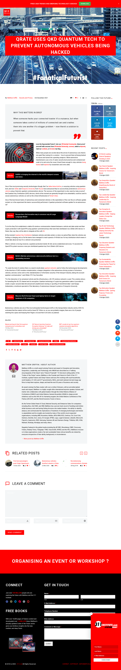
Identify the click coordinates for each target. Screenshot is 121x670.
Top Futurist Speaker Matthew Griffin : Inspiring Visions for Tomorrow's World (107, 169)
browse (52, 149)
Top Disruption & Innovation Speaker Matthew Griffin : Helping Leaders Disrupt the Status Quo (107, 214)
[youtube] (28, 601)
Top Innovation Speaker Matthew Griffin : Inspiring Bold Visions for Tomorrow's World (107, 277)
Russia (41, 189)
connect (71, 146)
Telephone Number (51, 611)
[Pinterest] (12, 350)
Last (82, 599)
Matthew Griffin (12, 98)
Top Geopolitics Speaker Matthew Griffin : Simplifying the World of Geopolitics (107, 184)
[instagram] (11, 601)
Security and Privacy (26, 98)
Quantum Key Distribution (23, 235)
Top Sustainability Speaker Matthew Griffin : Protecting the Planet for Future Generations (107, 263)
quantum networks (51, 268)
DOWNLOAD (85, 3)
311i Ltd (19, 664)
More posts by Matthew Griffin (34, 439)
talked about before (55, 186)
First (45, 599)
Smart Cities (54, 196)
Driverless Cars (30, 341)
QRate (17, 189)
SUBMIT (48, 644)
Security (33, 344)
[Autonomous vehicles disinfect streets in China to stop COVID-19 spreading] (38, 463)
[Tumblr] (15, 350)
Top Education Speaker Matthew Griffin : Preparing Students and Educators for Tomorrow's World (107, 247)
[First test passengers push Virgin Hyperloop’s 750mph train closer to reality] (9, 463)
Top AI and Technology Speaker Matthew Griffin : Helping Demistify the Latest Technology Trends (107, 230)
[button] (81, 453)
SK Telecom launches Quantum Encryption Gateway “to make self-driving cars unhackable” (42, 326)
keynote (82, 146)
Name (46, 593)
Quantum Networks (13, 344)
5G (44, 231)
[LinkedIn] (18, 350)
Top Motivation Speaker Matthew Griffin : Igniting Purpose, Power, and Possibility (107, 291)
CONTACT (65, 664)
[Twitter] (9, 350)
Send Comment (15, 532)
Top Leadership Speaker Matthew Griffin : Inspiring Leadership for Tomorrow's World (107, 198)
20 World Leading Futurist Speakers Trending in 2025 (105, 156)
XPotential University (61, 146)
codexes (44, 149)
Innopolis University (28, 189)
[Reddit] (20, 350)
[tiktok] (20, 601)
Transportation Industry (57, 344)
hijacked (46, 165)
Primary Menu (116, 12)
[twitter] (24, 601)
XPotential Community (69, 144)
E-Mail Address (50, 603)
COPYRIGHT (74, 664)
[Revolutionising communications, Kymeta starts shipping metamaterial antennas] (66, 463)
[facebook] (7, 601)
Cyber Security (18, 341)
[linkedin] (15, 601)
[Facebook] (6, 350)
